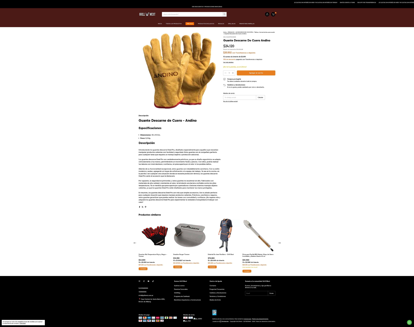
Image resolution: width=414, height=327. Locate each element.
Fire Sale (190, 23)
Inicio (160, 23)
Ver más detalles (228, 62)
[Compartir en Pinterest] (145, 207)
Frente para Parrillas (246, 23)
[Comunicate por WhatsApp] (409, 322)
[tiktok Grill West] (153, 281)
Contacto (213, 286)
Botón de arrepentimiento (260, 319)
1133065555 (142, 292)
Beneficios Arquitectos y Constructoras (187, 300)
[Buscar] (224, 14)
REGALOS (231, 32)
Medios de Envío (215, 300)
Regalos (221, 23)
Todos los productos (174, 23)
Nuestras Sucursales (181, 289)
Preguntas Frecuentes (217, 289)
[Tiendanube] (220, 322)
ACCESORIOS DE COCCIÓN (244, 32)
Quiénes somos (179, 286)
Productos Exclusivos (206, 23)
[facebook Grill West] (144, 281)
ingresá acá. (247, 319)
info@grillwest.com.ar (146, 295)
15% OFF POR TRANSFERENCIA (352, 2)
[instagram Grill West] (139, 281)
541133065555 (143, 288)
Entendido (23, 323)
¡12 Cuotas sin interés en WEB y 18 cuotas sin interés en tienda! (301, 2)
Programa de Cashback (182, 296)
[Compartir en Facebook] (140, 207)
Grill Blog (231, 23)
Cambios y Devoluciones (218, 293)
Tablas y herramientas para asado (264, 32)
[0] (273, 14)
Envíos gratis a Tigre (332, 2)
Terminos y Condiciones (218, 296)
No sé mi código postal (230, 101)
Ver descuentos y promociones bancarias (207, 6)
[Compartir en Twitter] (143, 207)
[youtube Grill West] (148, 281)
